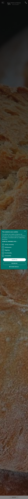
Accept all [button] (14, 259)
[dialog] (14, 249)
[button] (14, 241)
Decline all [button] (14, 263)
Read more (4, 239)
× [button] (24, 231)
